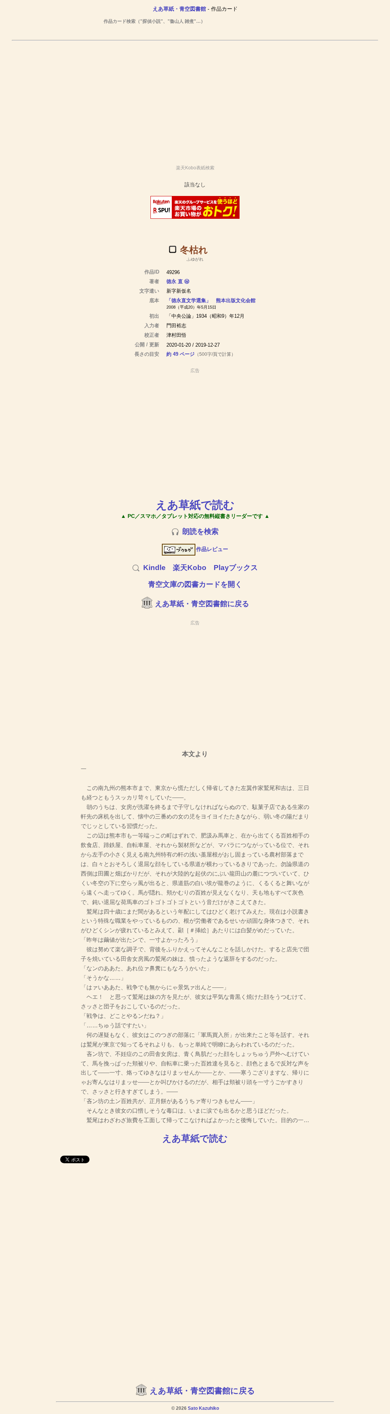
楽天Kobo (189, 568)
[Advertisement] (195, 99)
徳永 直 (174, 281)
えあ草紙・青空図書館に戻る (202, 604)
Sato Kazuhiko (203, 1408)
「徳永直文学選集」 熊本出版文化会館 (211, 300)
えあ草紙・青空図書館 (179, 9)
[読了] (172, 249)
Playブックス (236, 568)
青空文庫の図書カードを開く (195, 584)
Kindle (154, 568)
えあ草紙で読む (195, 504)
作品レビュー (212, 549)
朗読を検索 (200, 531)
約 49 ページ (180, 354)
